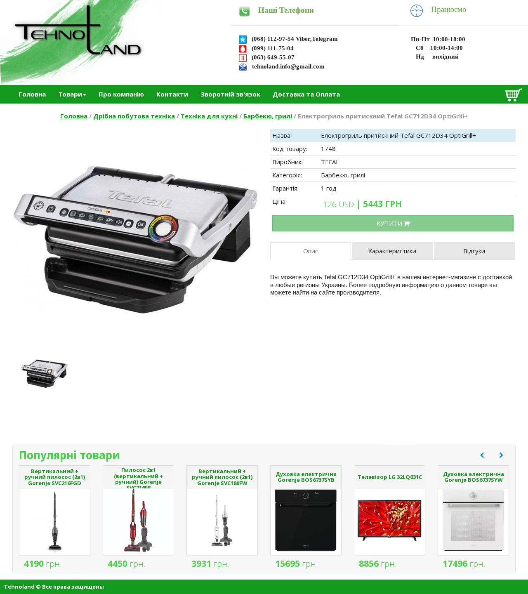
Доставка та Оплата (306, 94)
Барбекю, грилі (267, 116)
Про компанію (121, 94)
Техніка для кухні (209, 116)
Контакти (172, 94)
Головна (32, 94)
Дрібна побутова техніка (134, 116)
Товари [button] (70, 94)
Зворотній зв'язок (230, 94)
